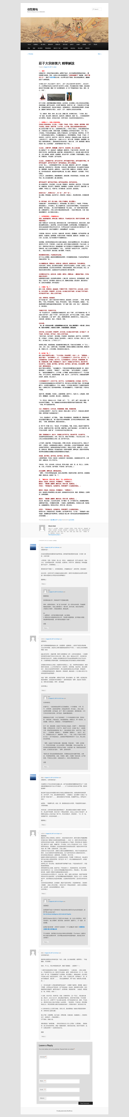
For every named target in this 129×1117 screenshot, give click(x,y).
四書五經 (57, 44)
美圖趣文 (36, 44)
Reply (44, 584)
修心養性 (43, 44)
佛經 (34, 48)
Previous (30, 54)
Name (42, 1080)
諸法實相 (40, 48)
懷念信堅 (80, 48)
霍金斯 (95, 44)
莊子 (90, 44)
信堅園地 (32, 9)
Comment (43, 1056)
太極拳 (78, 44)
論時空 (72, 44)
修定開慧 (65, 48)
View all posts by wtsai (54, 534)
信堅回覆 (52, 77)
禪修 (29, 48)
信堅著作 (87, 48)
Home (29, 44)
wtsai (55, 67)
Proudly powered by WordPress (64, 1111)
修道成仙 (73, 48)
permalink (71, 520)
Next (100, 54)
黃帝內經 (65, 44)
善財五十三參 (57, 48)
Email (42, 1089)
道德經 (84, 44)
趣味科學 (50, 44)
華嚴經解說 (48, 48)
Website (42, 1098)
